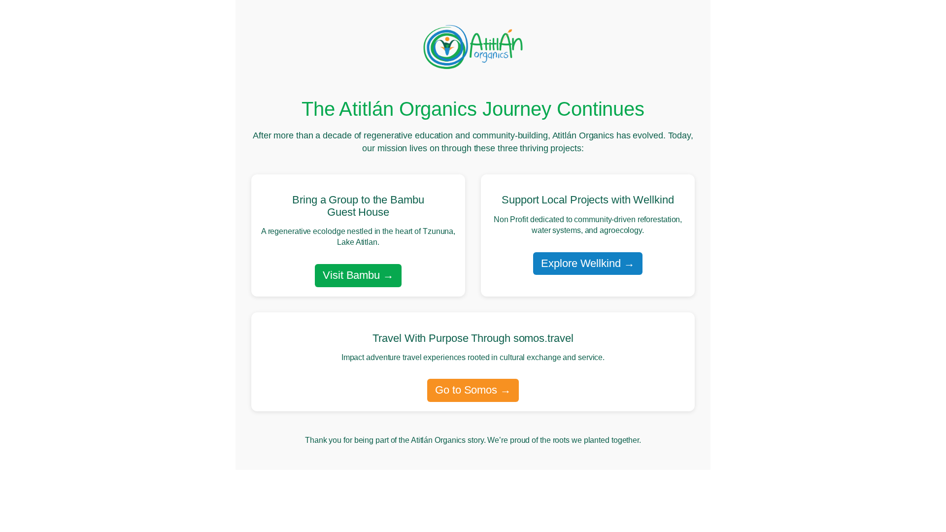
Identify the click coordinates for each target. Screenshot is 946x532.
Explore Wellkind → (587, 263)
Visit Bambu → (358, 275)
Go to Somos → (473, 390)
